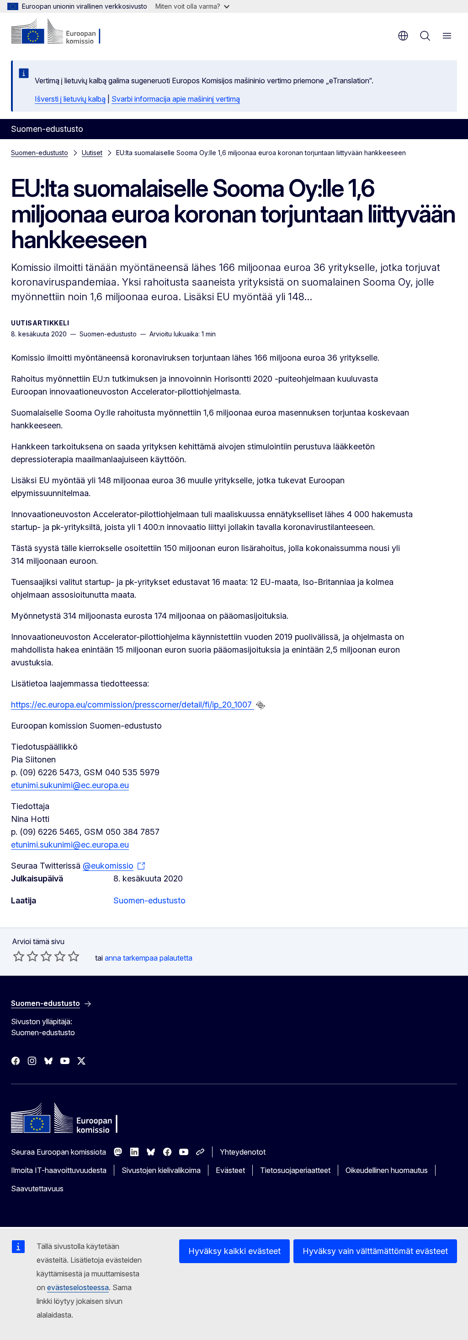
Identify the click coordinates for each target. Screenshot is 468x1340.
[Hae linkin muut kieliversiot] (260, 705)
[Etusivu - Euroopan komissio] (66, 32)
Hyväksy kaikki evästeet (234, 1251)
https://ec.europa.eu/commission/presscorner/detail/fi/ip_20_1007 (132, 704)
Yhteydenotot (243, 1151)
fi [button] (403, 36)
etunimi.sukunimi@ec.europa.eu (70, 785)
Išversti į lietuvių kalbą (70, 98)
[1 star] (19, 956)
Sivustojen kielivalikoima (161, 1170)
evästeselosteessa (78, 1287)
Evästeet (230, 1170)
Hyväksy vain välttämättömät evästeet (375, 1251)
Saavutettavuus (37, 1188)
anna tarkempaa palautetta (148, 957)
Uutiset (92, 153)
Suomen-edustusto (39, 153)
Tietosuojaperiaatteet (295, 1170)
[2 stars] (25, 956)
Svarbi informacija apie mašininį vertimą (176, 98)
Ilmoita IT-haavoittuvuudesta (58, 1170)
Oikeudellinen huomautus (387, 1170)
